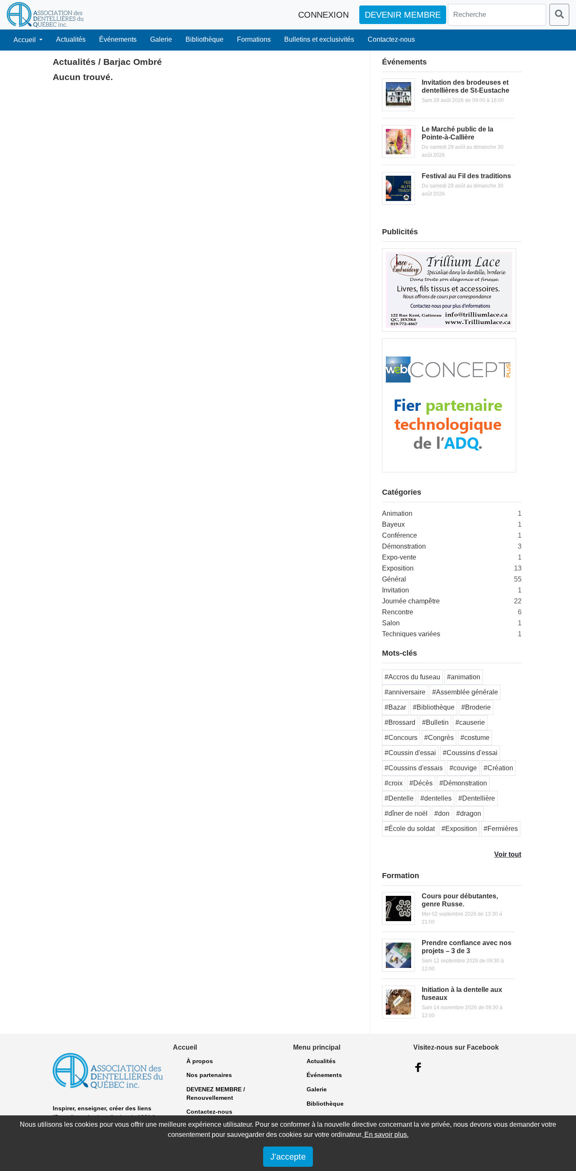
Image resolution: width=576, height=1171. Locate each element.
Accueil (25, 39)
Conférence (399, 535)
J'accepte (288, 1156)
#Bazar (395, 707)
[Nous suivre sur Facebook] (418, 1067)
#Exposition (459, 828)
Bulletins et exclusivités (319, 39)
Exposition (398, 568)
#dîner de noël (406, 813)
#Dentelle (399, 798)
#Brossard (400, 722)
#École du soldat (410, 828)
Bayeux (393, 524)
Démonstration (404, 546)
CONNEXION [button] (323, 14)
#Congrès (439, 737)
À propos (199, 1061)
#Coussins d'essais (414, 768)
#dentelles (436, 798)
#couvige (463, 768)
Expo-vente (399, 557)
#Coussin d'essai (410, 752)
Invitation (395, 590)
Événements (118, 39)
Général (394, 579)
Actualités (71, 39)
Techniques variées (411, 634)
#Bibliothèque (434, 707)
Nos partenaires (209, 1075)
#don (441, 813)
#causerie (470, 722)
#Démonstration (463, 783)
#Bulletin (435, 722)
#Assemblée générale (465, 692)
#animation (463, 677)
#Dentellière (476, 798)
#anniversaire (405, 692)
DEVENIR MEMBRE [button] (403, 14)
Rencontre (397, 612)
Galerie (161, 39)
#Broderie (476, 707)
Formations (254, 39)
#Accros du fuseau (412, 677)
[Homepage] (45, 14)
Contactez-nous (391, 39)
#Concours (401, 737)
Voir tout (507, 854)
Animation (397, 513)
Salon (391, 623)
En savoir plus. (386, 1134)
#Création (498, 768)
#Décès (421, 783)
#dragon (468, 813)
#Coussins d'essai (470, 752)
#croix (394, 783)
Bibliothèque (204, 39)
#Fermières (501, 828)
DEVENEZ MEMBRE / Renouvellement (215, 1093)
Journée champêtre (411, 601)
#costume (475, 737)
